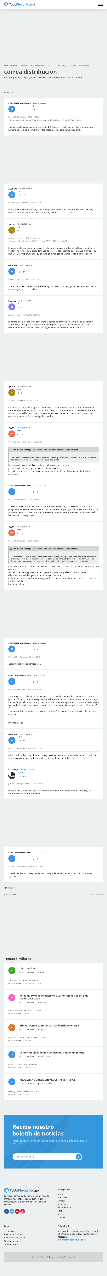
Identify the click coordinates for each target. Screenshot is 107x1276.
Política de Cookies (13, 1234)
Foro (60, 1210)
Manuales (62, 1197)
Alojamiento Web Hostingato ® (62, 1257)
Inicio (60, 1194)
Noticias (61, 1200)
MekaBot (62, 1204)
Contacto (62, 1217)
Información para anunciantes (72, 1239)
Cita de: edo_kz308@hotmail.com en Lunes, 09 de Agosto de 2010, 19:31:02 (45, 449)
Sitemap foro (10, 1244)
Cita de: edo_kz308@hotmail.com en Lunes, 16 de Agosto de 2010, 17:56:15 (45, 548)
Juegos (61, 1214)
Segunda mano (65, 1207)
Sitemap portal (11, 1241)
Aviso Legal (9, 1230)
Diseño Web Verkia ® (40, 1257)
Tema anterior (11, 894)
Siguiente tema (95, 894)
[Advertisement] (53, 36)
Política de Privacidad (14, 1237)
